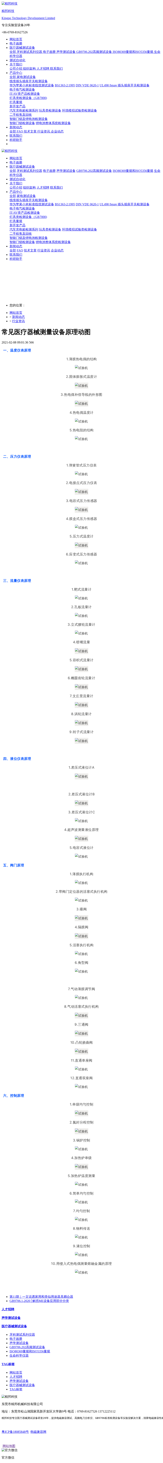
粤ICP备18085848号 (15, 1431)
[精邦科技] (81, 151)
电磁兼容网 (38, 1431)
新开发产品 (17, 225)
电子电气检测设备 (22, 208)
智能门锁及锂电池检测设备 (29, 238)
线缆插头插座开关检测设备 (29, 200)
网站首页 (16, 39)
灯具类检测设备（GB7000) (28, 217)
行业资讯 (18, 321)
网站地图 (9, 1446)
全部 (13, 51)
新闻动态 (18, 317)
